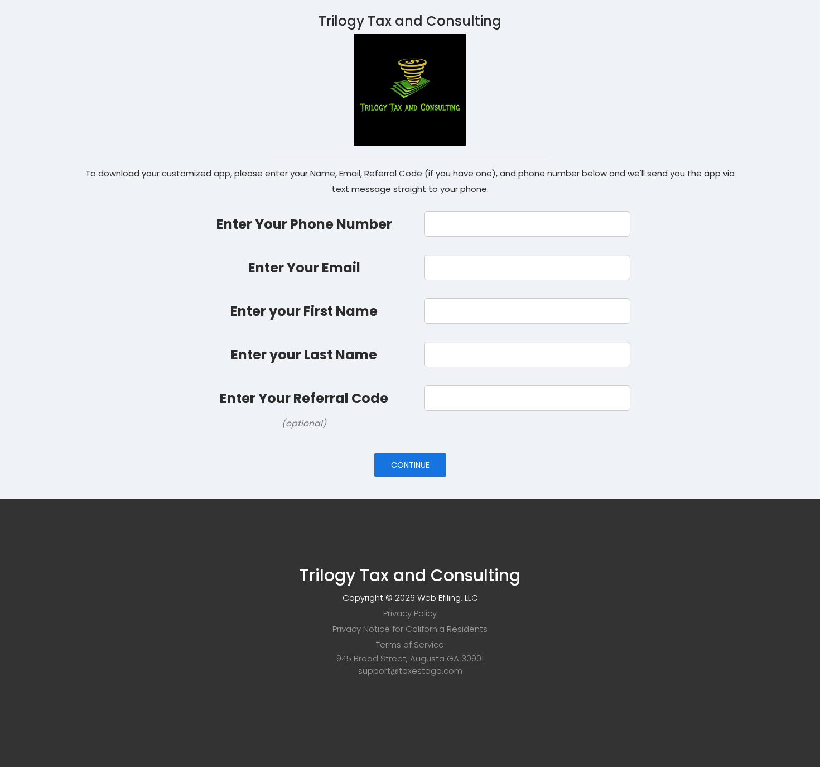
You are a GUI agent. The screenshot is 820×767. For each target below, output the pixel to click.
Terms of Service (410, 644)
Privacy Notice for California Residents (410, 629)
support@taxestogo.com (410, 671)
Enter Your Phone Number (304, 224)
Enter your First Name (304, 311)
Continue (410, 465)
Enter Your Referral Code (304, 398)
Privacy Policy (410, 613)
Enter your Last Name (304, 355)
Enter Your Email (304, 267)
